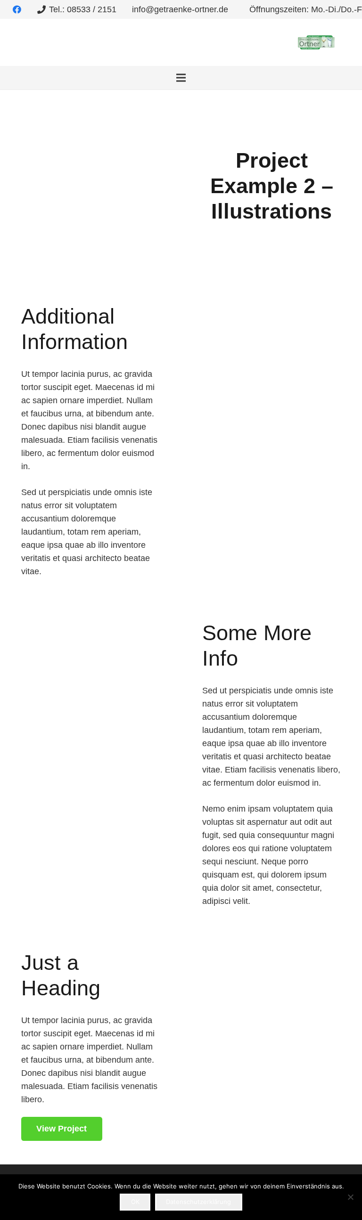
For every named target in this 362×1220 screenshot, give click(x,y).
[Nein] (350, 1197)
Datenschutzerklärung (198, 1201)
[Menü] (181, 77)
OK (135, 1201)
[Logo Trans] (316, 42)
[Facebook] (16, 9)
